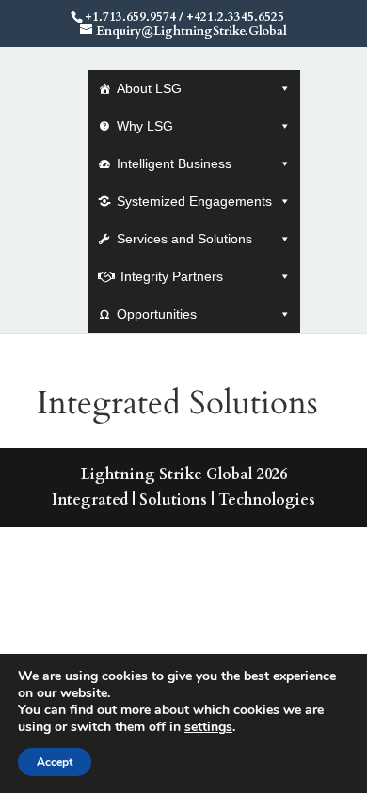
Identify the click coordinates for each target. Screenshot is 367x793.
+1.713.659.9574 (130, 16)
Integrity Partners (171, 276)
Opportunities (157, 313)
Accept (54, 762)
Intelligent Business (174, 163)
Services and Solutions (184, 238)
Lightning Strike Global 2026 (184, 474)
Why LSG (145, 125)
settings (208, 727)
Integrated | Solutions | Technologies (183, 500)
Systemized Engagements (194, 201)
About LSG (149, 88)
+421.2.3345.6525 (235, 16)
